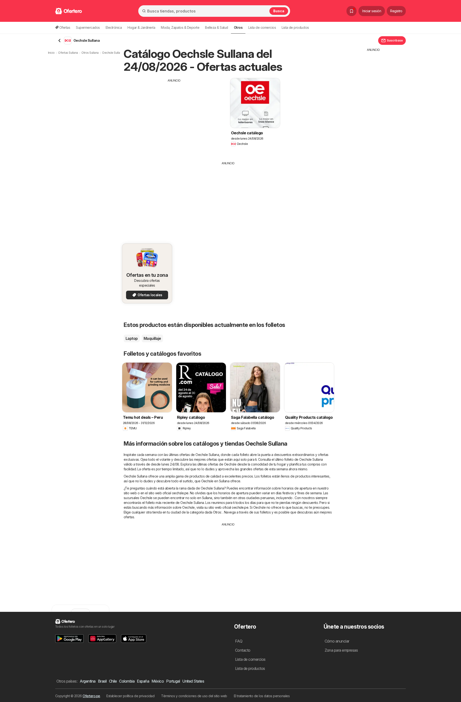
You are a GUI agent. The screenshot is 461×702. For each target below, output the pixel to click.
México (158, 681)
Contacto (242, 650)
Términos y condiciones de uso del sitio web (194, 696)
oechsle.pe (180, 493)
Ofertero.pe (91, 696)
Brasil (102, 681)
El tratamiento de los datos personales (262, 696)
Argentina (87, 681)
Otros (217, 512)
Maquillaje (152, 338)
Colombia (126, 681)
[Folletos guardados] (351, 11)
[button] (69, 638)
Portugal (173, 681)
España (143, 681)
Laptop (132, 338)
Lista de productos (295, 27)
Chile (113, 681)
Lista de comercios (262, 27)
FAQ (238, 641)
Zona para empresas (341, 650)
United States (193, 681)
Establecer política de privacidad (130, 696)
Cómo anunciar (337, 641)
